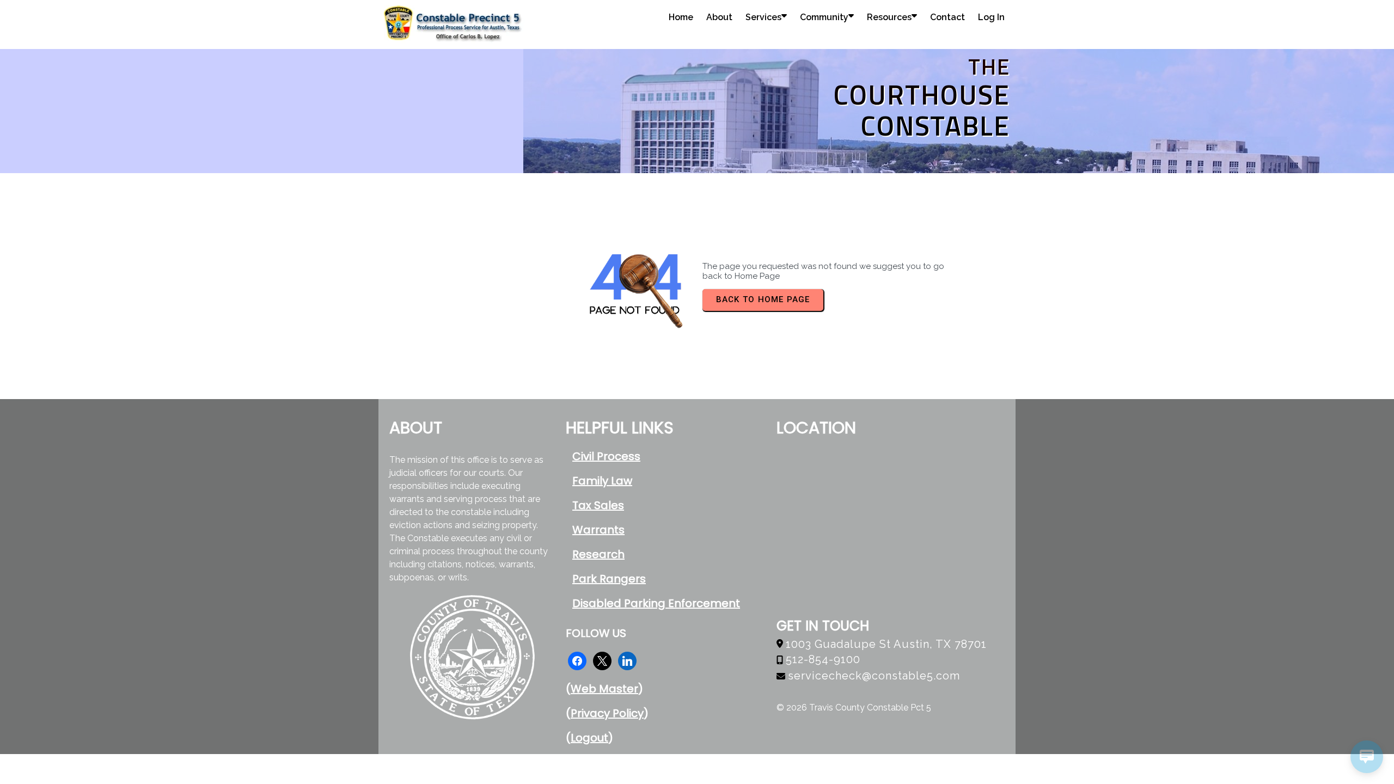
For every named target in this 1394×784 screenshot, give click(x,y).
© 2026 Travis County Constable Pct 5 (854, 707)
